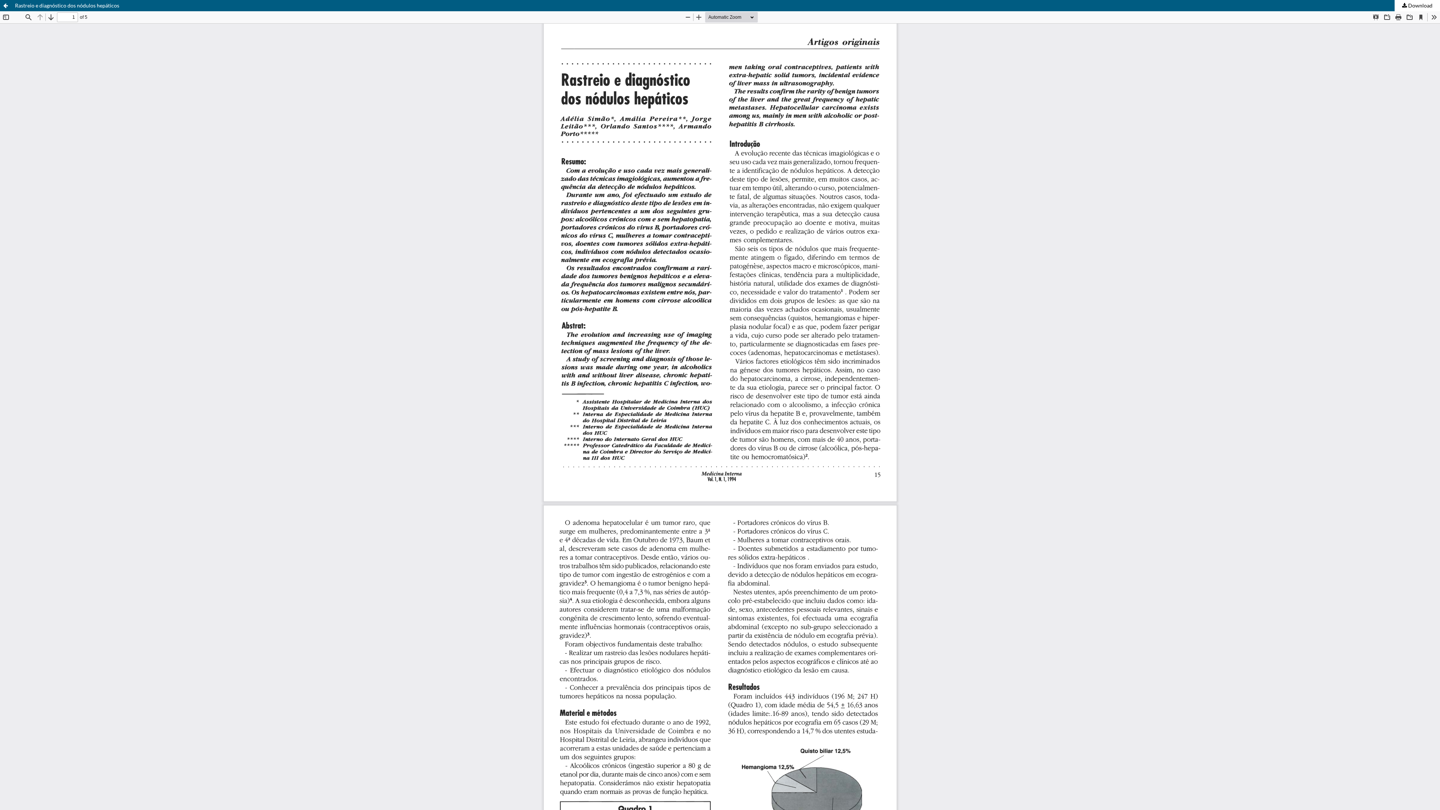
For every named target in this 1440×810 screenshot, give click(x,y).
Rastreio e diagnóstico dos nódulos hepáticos (67, 5)
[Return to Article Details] (5, 5)
